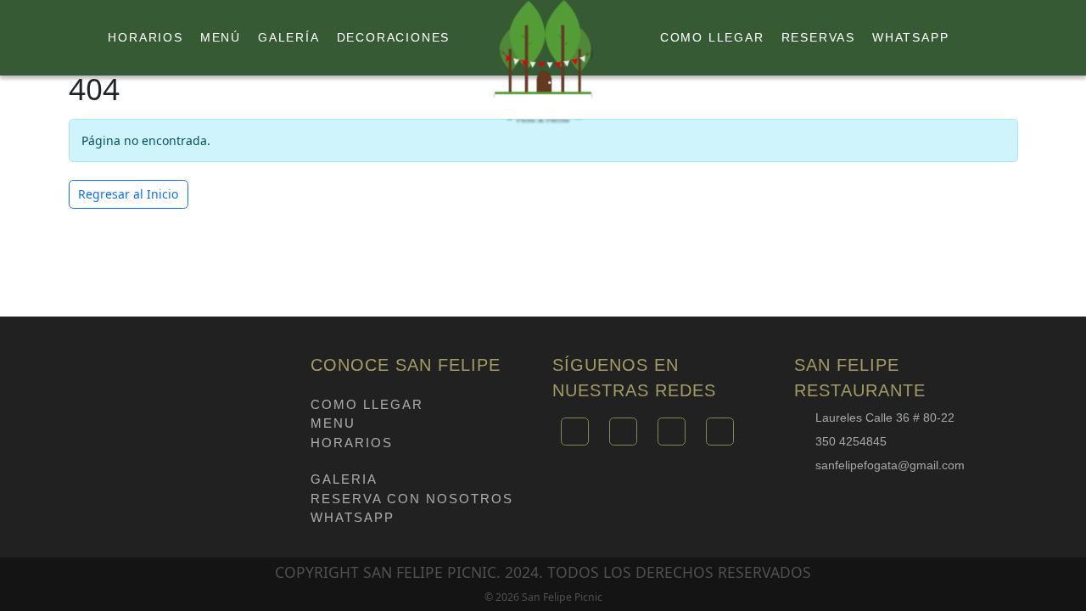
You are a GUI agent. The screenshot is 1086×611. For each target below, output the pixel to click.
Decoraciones (394, 37)
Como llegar (712, 37)
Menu (333, 423)
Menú (220, 37)
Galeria (344, 479)
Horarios (145, 37)
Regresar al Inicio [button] (128, 194)
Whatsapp (910, 37)
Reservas (818, 37)
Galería (289, 37)
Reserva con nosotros (412, 498)
